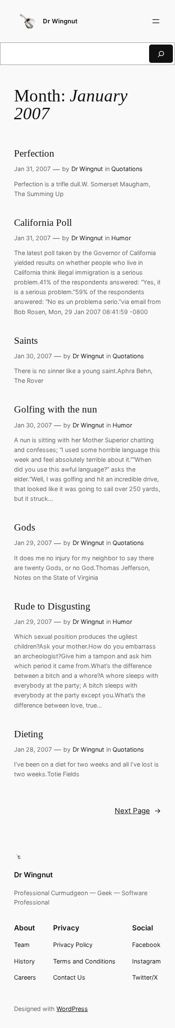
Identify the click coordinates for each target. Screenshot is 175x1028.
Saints (26, 340)
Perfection (34, 153)
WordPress (72, 1008)
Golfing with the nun (55, 409)
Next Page (138, 810)
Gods (24, 527)
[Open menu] (156, 21)
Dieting (28, 734)
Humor (121, 238)
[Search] (161, 54)
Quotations (127, 168)
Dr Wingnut (60, 21)
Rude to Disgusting (52, 606)
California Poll (43, 222)
